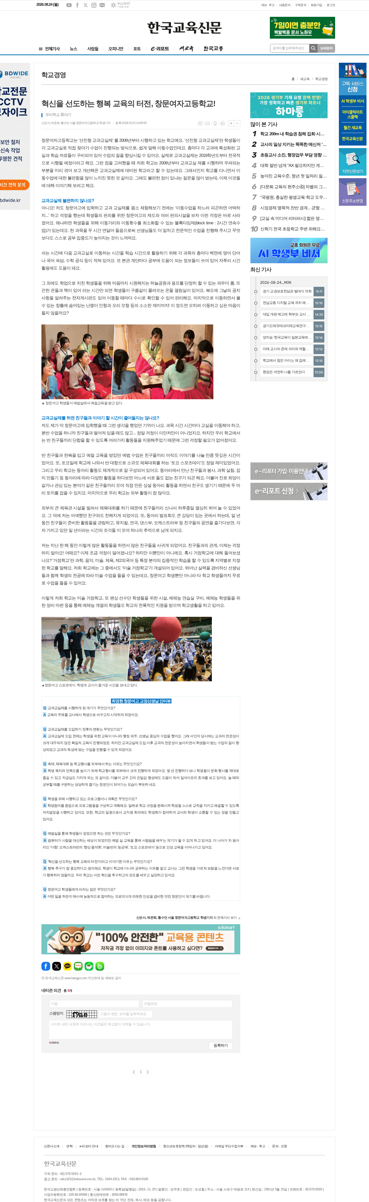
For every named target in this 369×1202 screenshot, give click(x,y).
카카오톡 (67, 966)
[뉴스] (73, 48)
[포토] (137, 48)
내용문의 (284, 5)
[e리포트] (160, 48)
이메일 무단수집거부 (229, 1146)
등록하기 (221, 1045)
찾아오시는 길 (115, 1146)
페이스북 (77, 5)
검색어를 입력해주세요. (289, 48)
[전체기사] (49, 48)
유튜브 (69, 5)
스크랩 (222, 123)
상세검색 (326, 48)
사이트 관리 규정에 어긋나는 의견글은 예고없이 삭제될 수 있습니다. (101, 1024)
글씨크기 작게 (237, 123)
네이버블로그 (102, 5)
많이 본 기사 (263, 124)
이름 (54, 1003)
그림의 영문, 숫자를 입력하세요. (123, 1014)
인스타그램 (94, 5)
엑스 (85, 5)
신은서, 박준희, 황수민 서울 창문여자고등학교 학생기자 (75, 123)
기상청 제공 (123, 7)
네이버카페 (89, 966)
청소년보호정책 (185, 1146)
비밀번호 (150, 1003)
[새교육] (186, 48)
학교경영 (321, 79)
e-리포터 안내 (89, 1146)
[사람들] (93, 48)
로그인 (331, 5)
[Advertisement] (66, 24)
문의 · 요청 (279, 1146)
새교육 (305, 79)
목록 (200, 123)
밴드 (99, 966)
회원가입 (316, 5)
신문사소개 (51, 1146)
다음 (148, 1072)
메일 (207, 123)
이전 (134, 1072)
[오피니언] (116, 48)
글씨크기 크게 (231, 123)
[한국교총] (213, 48)
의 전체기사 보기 (186, 917)
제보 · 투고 (268, 5)
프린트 (215, 123)
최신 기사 (260, 269)
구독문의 (300, 5)
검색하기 (313, 48)
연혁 (69, 1146)
